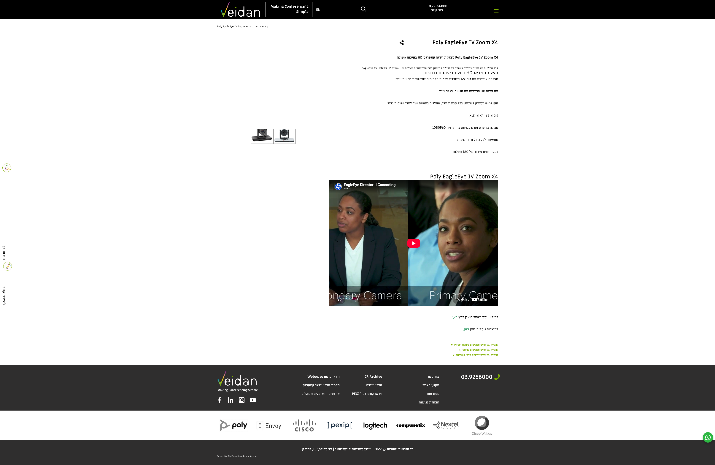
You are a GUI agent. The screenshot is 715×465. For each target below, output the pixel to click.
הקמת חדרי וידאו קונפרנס (321, 385)
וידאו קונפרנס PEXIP (367, 394)
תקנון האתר (430, 385)
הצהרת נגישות (429, 402)
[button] (496, 11)
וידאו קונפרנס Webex (323, 377)
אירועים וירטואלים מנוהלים (320, 394)
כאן (454, 317)
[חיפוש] (363, 9)
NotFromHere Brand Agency (243, 456)
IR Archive (373, 377)
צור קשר (433, 377)
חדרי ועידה (374, 385)
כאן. (466, 329)
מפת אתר (432, 394)
